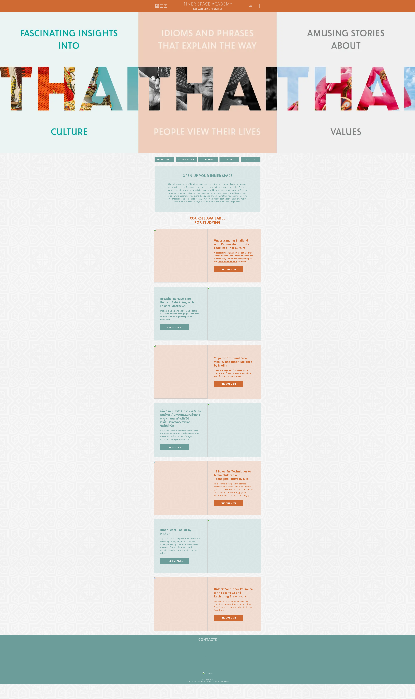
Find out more (228, 269)
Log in (251, 6)
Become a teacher (186, 159)
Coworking (208, 159)
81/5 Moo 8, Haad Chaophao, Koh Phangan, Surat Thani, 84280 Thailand (207, 681)
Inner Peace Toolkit (227, 261)
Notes (229, 159)
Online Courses (164, 159)
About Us (250, 159)
